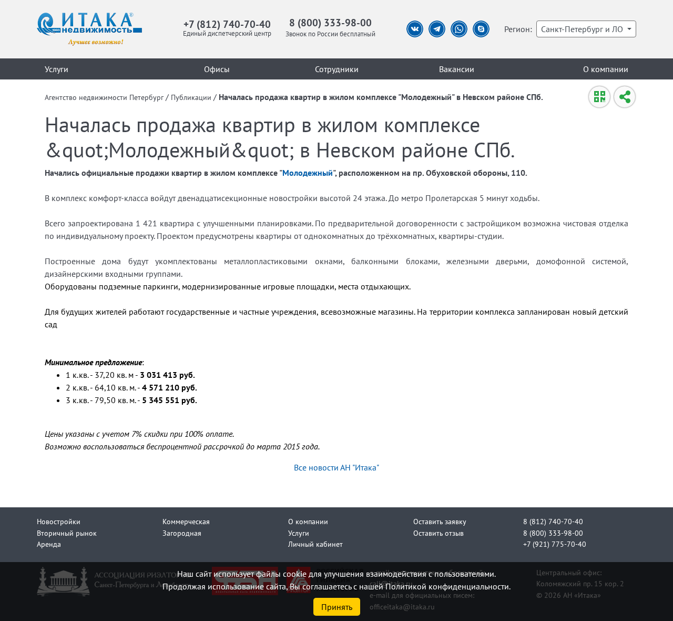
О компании (605, 69)
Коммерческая (186, 521)
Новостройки (58, 521)
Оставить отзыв (438, 533)
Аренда (49, 544)
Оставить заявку (439, 521)
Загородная (181, 533)
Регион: (518, 29)
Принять (336, 607)
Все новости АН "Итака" (336, 467)
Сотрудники (337, 69)
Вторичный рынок (67, 533)
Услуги (56, 69)
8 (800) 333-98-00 (330, 22)
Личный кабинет (315, 544)
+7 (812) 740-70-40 (227, 24)
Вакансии (456, 69)
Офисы (217, 69)
